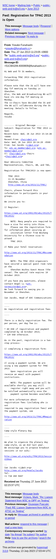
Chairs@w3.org (17, 153)
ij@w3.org (32, 145)
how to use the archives (25, 538)
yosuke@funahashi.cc (18, 48)
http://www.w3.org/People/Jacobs (23, 470)
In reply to (32, 36)
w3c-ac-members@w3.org (22, 148)
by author (42, 534)
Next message (36, 33)
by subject (29, 534)
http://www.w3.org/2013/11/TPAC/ (27, 185)
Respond (46, 26)
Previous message (15, 36)
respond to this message (33, 524)
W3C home (8, 5)
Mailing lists (24, 5)
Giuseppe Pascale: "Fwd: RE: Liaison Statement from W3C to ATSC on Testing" (28, 507)
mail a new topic (14, 527)
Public (36, 5)
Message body (31, 26)
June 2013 (33, 8)
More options (12, 29)
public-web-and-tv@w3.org (24, 55)
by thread (17, 534)
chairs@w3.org (29, 139)
